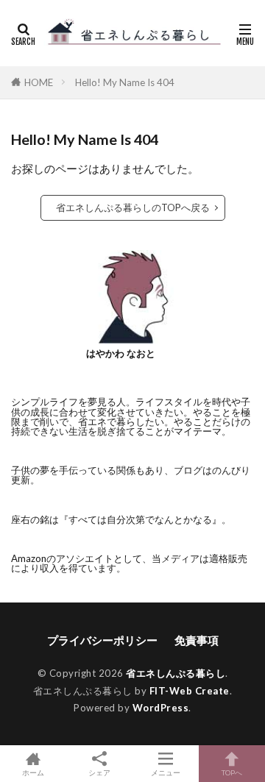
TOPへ (232, 772)
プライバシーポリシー (102, 640)
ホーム (33, 772)
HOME (38, 82)
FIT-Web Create (189, 691)
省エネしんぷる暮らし (175, 673)
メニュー (165, 772)
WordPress (160, 708)
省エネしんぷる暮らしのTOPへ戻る (133, 207)
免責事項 (196, 640)
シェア (99, 772)
